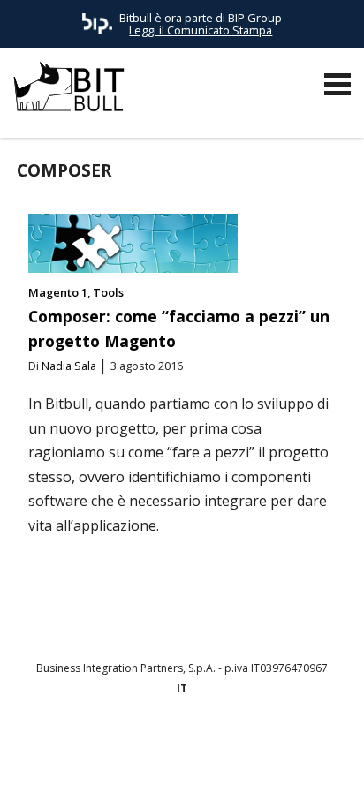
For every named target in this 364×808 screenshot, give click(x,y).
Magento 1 (57, 292)
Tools (108, 292)
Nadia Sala (69, 366)
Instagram (232, 624)
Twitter (198, 624)
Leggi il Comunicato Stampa (200, 30)
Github (131, 624)
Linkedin (165, 624)
